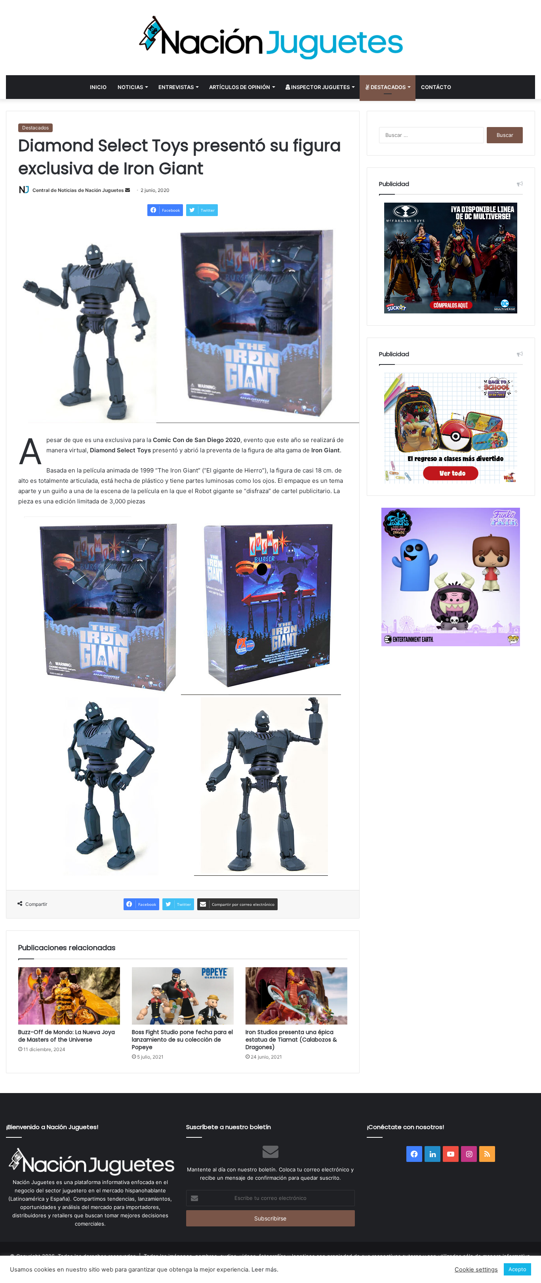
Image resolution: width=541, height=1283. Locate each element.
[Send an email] (127, 190)
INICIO (98, 87)
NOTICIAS (130, 87)
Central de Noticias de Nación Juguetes (78, 190)
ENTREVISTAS (176, 87)
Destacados (35, 128)
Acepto (517, 1269)
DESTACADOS (388, 87)
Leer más (264, 1269)
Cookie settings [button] (476, 1269)
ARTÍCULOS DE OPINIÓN (239, 87)
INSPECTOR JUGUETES (320, 87)
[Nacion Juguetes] (270, 37)
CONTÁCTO (436, 87)
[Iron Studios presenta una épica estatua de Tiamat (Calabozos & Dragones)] (296, 996)
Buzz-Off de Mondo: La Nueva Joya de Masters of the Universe (66, 1036)
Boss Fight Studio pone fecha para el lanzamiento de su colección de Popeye (182, 1039)
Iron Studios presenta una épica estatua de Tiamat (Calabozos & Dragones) (291, 1039)
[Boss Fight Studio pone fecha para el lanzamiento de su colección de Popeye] (183, 996)
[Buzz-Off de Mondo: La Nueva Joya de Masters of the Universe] (69, 996)
